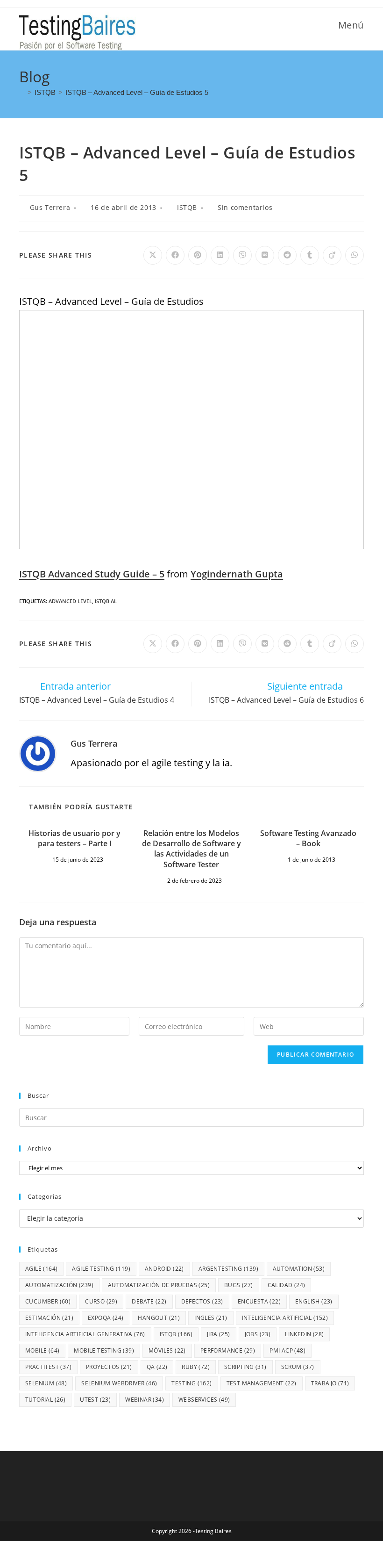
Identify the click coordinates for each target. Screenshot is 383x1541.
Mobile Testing (104, 1350)
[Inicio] (22, 92)
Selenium (46, 1383)
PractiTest (48, 1367)
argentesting (228, 1269)
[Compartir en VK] (264, 255)
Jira (218, 1334)
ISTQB (187, 207)
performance (227, 1350)
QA (157, 1367)
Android (164, 1269)
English (314, 1301)
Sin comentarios (245, 207)
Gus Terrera (50, 207)
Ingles (210, 1318)
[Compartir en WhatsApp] (354, 255)
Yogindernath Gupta (237, 574)
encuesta (259, 1301)
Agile (41, 1269)
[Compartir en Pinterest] (197, 255)
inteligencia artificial (285, 1318)
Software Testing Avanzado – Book (308, 838)
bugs (238, 1285)
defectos (202, 1301)
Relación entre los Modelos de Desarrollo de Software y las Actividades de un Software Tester (191, 849)
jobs (258, 1334)
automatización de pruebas (159, 1285)
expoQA (105, 1318)
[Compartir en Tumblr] (309, 255)
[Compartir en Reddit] (287, 255)
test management (262, 1383)
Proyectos (109, 1367)
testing (191, 1383)
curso (101, 1301)
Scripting (245, 1367)
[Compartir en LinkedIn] (220, 255)
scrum (297, 1367)
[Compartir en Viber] (242, 255)
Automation (299, 1269)
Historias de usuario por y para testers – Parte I (74, 838)
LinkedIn (304, 1334)
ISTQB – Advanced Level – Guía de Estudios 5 (136, 92)
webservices (204, 1400)
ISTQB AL (106, 601)
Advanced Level (70, 601)
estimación (49, 1318)
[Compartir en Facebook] (175, 255)
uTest (95, 1400)
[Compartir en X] (152, 255)
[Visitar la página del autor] (38, 753)
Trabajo (330, 1383)
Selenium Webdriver (119, 1383)
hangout (159, 1318)
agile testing (101, 1269)
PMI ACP (287, 1350)
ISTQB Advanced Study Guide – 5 (91, 574)
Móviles (167, 1350)
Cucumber (48, 1301)
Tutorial (45, 1400)
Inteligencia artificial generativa (85, 1334)
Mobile (42, 1350)
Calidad (286, 1285)
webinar (144, 1400)
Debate (149, 1301)
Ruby (196, 1367)
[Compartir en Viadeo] (332, 255)
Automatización (59, 1285)
